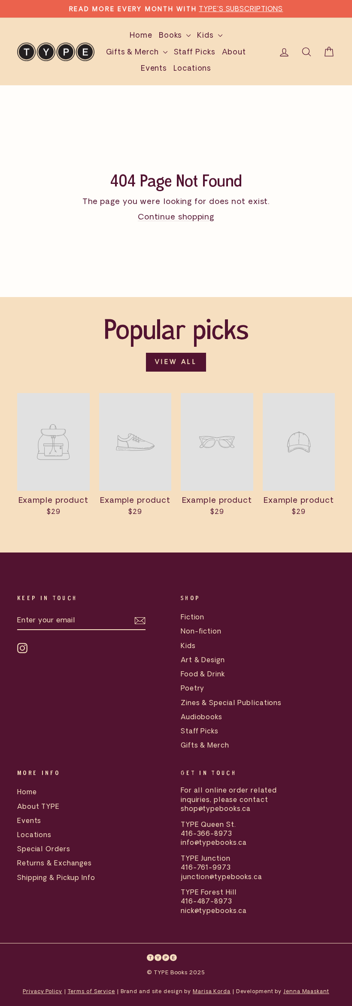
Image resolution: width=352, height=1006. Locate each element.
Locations (192, 68)
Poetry (192, 688)
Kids (206, 35)
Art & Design (203, 660)
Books (171, 35)
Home (141, 35)
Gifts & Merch (133, 52)
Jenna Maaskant (306, 991)
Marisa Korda (212, 991)
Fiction (192, 617)
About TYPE (38, 806)
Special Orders (43, 849)
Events (154, 68)
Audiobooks (201, 717)
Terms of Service (91, 991)
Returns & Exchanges (54, 863)
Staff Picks (194, 52)
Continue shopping (176, 216)
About (234, 52)
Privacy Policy (42, 991)
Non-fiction (201, 631)
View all (176, 361)
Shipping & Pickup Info (56, 877)
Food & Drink (203, 674)
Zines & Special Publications (231, 702)
